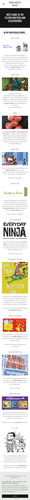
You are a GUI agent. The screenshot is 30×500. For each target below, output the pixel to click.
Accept (15, 496)
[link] (15, 4)
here (20, 69)
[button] (4, 4)
